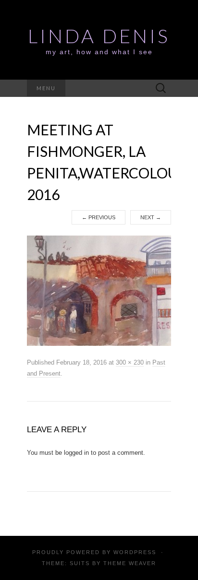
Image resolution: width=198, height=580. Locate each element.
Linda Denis (99, 35)
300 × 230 (130, 362)
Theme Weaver (129, 563)
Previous (98, 217)
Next (150, 217)
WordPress (134, 552)
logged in (76, 452)
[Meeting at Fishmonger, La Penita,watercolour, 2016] (99, 290)
